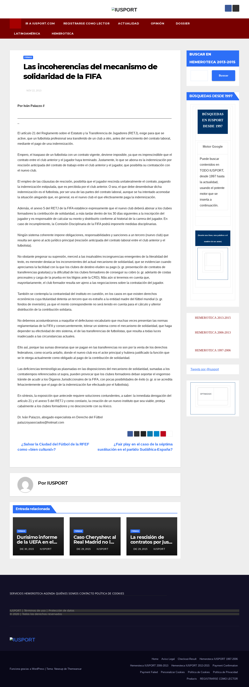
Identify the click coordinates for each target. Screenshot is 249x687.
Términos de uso (35, 610)
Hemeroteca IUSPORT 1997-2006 (219, 659)
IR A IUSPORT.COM (40, 23)
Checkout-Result (187, 659)
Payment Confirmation (225, 665)
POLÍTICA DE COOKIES (109, 593)
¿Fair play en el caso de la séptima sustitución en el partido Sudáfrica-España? (135, 446)
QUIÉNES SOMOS (67, 593)
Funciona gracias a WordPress (27, 668)
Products (192, 678)
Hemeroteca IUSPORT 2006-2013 (149, 665)
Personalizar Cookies (173, 672)
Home (155, 659)
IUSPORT (57, 483)
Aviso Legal (168, 659)
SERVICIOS (17, 593)
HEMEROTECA (63, 33)
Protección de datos (61, 610)
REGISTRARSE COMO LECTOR (86, 23)
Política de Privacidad (225, 672)
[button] (238, 28)
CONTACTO (86, 593)
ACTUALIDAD (129, 23)
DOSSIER (183, 23)
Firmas (28, 57)
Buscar (223, 75)
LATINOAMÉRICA (27, 33)
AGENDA (49, 593)
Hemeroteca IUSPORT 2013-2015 (190, 665)
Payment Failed (149, 672)
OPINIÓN (158, 23)
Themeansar (75, 668)
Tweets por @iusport (204, 369)
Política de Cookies (199, 672)
